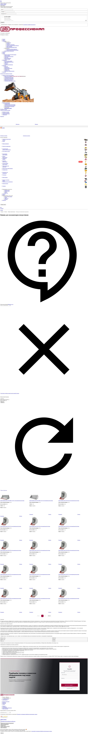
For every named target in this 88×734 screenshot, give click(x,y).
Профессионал (7, 190)
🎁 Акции (2, 127)
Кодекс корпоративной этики (12, 47)
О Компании (9, 42)
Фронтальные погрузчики (9, 79)
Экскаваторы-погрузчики (8, 77)
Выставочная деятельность (7, 707)
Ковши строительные (6, 102)
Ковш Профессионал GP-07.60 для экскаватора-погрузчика (69, 550)
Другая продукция (3, 727)
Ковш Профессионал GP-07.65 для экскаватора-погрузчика (10, 574)
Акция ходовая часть (6, 113)
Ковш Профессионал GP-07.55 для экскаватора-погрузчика (39, 550)
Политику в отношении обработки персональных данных (27, 714)
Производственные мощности (12, 49)
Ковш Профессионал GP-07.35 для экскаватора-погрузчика (10, 526)
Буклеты (5, 63)
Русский (1, 208)
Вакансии (6, 66)
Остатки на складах (5, 112)
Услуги (3, 194)
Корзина (2, 116)
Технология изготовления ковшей (12, 50)
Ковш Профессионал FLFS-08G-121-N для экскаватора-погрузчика (41, 500)
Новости (3, 193)
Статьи (5, 197)
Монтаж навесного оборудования (10, 54)
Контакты (18, 124)
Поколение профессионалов (9, 71)
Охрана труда (6, 69)
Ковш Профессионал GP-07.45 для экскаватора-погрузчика (69, 526)
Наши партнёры (9, 46)
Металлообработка (7, 58)
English (1, 210)
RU (1, 0)
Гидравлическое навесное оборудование (7, 723)
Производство (6, 191)
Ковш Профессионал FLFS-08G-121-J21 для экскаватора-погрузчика (12, 500)
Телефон (3, 11)
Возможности (6, 67)
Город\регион (4, 13)
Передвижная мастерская (8, 56)
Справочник (4, 114)
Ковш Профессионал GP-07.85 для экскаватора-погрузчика (39, 598)
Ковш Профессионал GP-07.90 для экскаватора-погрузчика (69, 598)
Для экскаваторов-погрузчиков (9, 105)
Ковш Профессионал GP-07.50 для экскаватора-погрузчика (10, 550)
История (8, 43)
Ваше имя (63, 672)
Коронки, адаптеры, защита (5, 726)
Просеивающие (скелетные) (9, 106)
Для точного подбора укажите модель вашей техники (9, 393)
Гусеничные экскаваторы (8, 78)
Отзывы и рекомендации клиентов (13, 45)
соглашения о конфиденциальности (29, 24)
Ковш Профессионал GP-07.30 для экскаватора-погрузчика (69, 500)
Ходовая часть (3, 725)
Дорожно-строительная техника (8, 75)
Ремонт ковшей (7, 55)
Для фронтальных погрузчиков (9, 104)
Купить (20, 516)
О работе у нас (7, 70)
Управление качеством (10, 44)
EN (1, 1)
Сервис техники (7, 59)
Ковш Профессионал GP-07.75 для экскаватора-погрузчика (69, 574)
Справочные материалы (8, 64)
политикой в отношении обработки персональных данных (41, 731)
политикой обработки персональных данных (72, 687)
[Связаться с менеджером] (0, 722)
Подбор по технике (3, 135)
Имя (2, 9)
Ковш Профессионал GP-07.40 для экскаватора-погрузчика (39, 526)
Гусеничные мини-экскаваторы (9, 80)
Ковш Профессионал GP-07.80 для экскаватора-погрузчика (10, 598)
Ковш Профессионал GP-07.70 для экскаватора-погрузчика (39, 574)
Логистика (6, 57)
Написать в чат (10, 304)
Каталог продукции (5, 701)
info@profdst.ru (5, 699)
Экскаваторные (7, 103)
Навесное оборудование (4, 724)
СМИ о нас (6, 62)
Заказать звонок (3, 4)
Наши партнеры (5, 708)
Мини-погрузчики (7, 76)
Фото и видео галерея (8, 196)
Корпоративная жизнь (8, 68)
